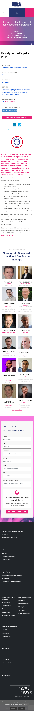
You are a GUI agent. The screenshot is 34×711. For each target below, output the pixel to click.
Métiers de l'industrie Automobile (11, 663)
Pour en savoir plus (8, 110)
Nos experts (5, 578)
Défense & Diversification (9, 537)
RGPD (25, 704)
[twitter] (19, 124)
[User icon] (17, 12)
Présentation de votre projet (10, 480)
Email (4, 465)
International (21, 600)
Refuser (13, 708)
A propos (4, 594)
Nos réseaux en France (8, 615)
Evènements (5, 633)
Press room (21, 610)
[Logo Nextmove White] (21, 691)
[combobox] (4, 12)
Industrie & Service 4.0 (8, 556)
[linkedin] (14, 124)
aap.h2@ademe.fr (7, 235)
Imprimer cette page (18, 130)
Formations (5, 534)
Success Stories (6, 605)
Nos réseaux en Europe (24, 597)
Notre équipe (21, 607)
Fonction (5, 458)
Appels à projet (6, 572)
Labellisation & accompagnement (11, 581)
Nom (4, 443)
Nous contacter (6, 675)
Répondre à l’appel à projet (17, 117)
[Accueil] (17, 4)
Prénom (5, 436)
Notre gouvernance (23, 603)
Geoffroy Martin (10, 101)
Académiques (6, 612)
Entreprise (5, 451)
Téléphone (5, 473)
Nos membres (6, 602)
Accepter (21, 708)
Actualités (5, 630)
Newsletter (5, 649)
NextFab (4, 553)
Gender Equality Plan (24, 613)
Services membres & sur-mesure (12, 531)
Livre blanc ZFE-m (7, 636)
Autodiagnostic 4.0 (7, 559)
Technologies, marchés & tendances (12, 575)
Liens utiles (5, 660)
